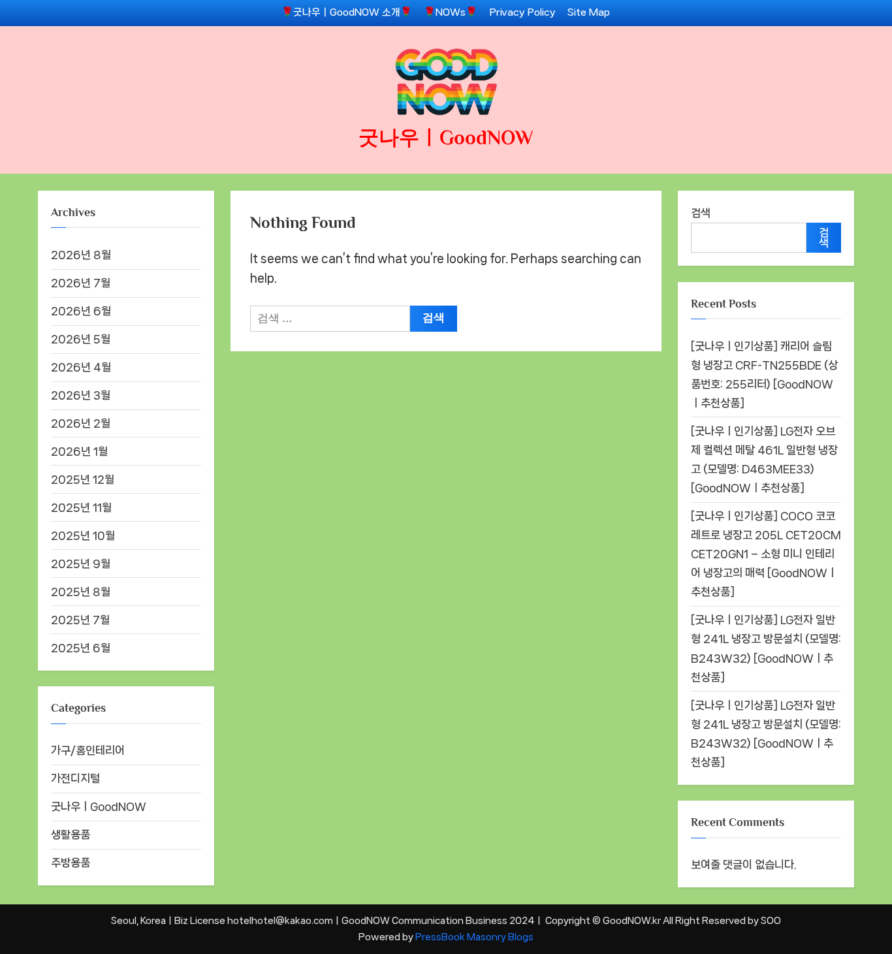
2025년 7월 (80, 620)
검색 (700, 213)
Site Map (588, 12)
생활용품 (70, 834)
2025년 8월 (80, 591)
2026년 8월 (81, 255)
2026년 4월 (81, 367)
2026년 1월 (79, 451)
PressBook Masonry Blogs (474, 937)
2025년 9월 (80, 563)
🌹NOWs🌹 (450, 12)
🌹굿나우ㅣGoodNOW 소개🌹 (346, 12)
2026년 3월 (80, 395)
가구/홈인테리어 (88, 750)
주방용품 (70, 862)
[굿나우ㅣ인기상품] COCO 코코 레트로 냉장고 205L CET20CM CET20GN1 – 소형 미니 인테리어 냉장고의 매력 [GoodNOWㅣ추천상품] (766, 553)
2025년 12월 (82, 479)
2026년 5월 (80, 339)
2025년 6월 (80, 648)
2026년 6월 (81, 311)
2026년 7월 (80, 283)
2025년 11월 (81, 507)
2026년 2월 (80, 423)
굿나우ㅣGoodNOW (446, 137)
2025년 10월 (83, 535)
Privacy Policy (523, 12)
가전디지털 (75, 778)
